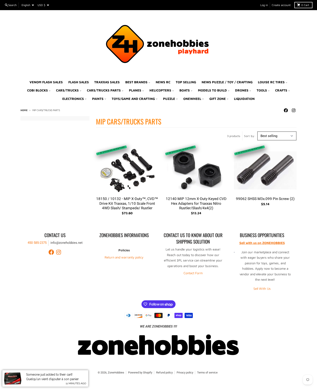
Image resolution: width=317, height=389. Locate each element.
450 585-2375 (37, 243)
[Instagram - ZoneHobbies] (293, 110)
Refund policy (164, 372)
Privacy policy (185, 372)
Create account (281, 5)
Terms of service (207, 372)
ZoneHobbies (116, 372)
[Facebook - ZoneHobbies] (286, 110)
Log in (264, 5)
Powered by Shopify (140, 372)
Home (24, 110)
